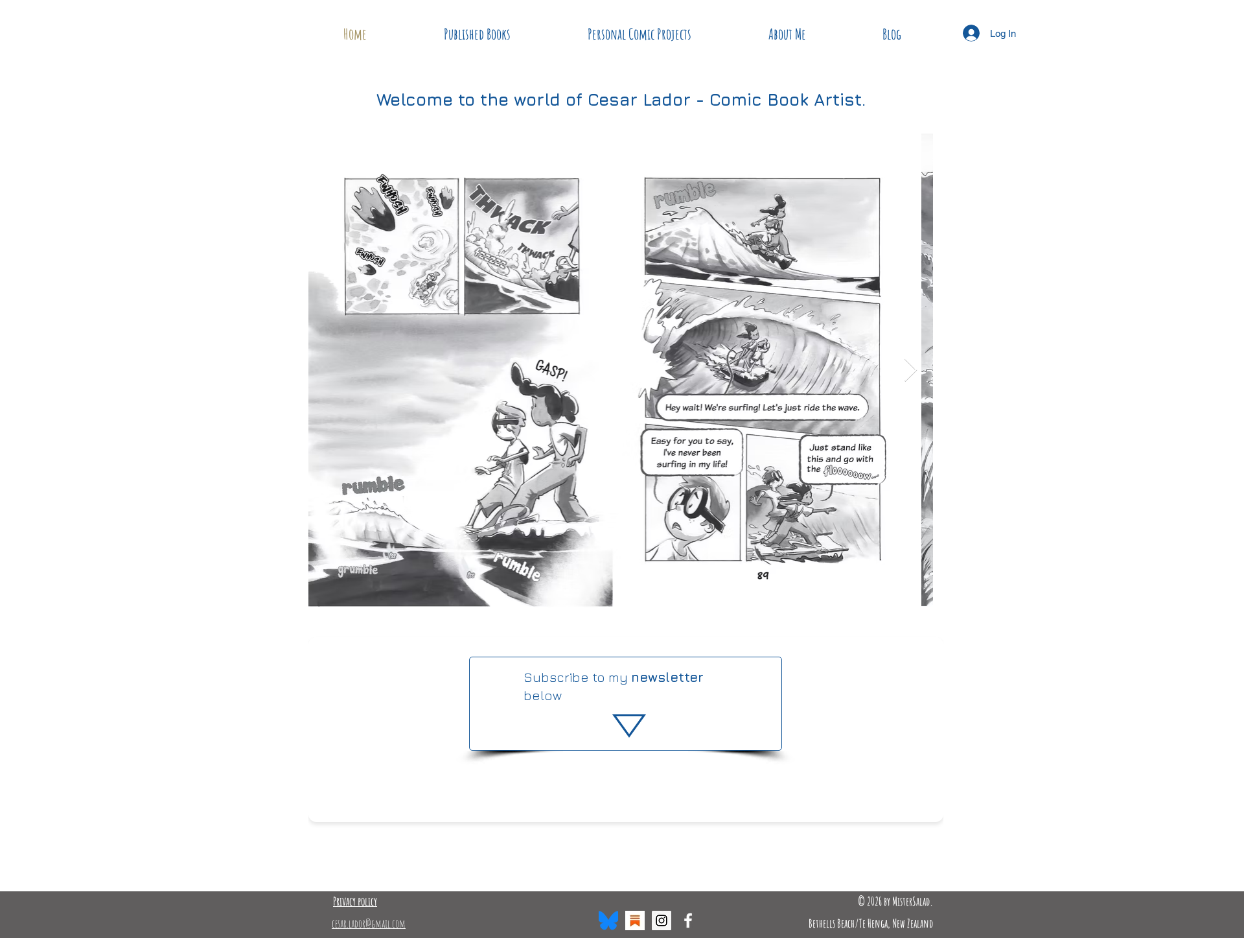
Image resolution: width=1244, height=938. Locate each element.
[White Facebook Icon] (688, 920)
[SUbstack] (635, 920)
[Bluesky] (608, 920)
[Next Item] (910, 370)
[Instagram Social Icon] (661, 920)
